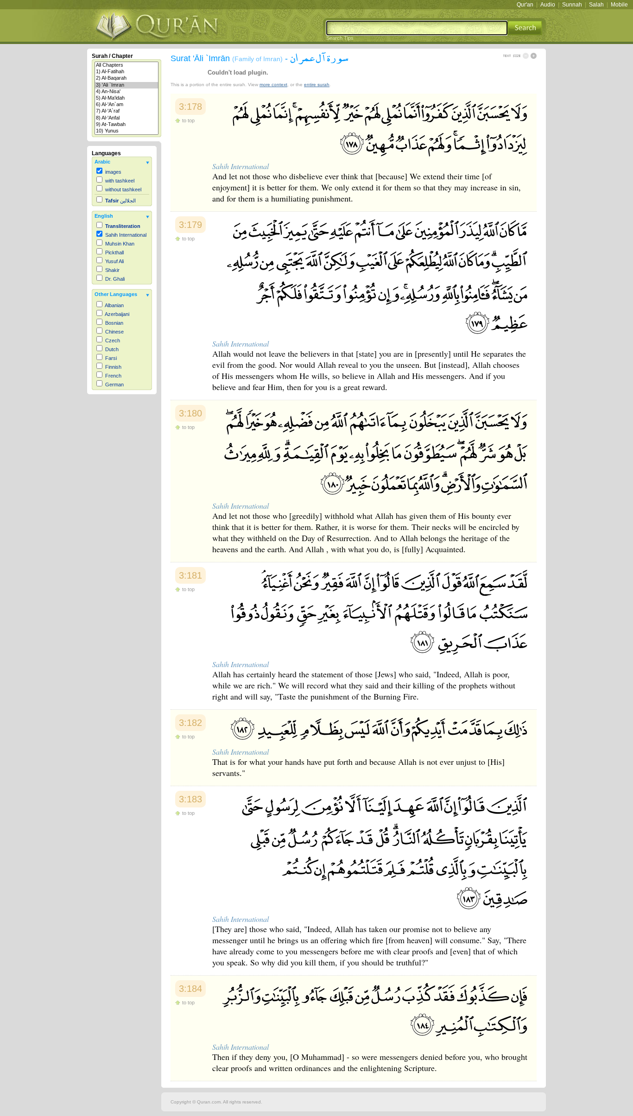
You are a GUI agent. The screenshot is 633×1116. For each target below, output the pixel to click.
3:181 (190, 575)
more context (273, 84)
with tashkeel (119, 180)
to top (188, 120)
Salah (596, 4)
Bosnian (114, 323)
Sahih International (125, 235)
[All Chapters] (126, 65)
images (113, 172)
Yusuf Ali (114, 261)
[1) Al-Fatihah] (126, 72)
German (114, 384)
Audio (547, 4)
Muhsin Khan (119, 243)
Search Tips (340, 38)
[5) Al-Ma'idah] (126, 98)
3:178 (190, 106)
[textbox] (416, 28)
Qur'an (525, 4)
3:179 (190, 225)
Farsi (111, 358)
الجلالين (120, 200)
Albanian (114, 305)
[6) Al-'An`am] (126, 104)
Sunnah (572, 4)
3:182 (190, 723)
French (113, 375)
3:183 (190, 799)
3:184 (190, 989)
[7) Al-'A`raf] (126, 111)
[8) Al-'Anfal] (126, 118)
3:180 (190, 413)
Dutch (112, 349)
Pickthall (114, 252)
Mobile (619, 4)
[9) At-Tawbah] (126, 124)
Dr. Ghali (115, 279)
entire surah (316, 84)
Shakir (112, 270)
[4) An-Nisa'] (126, 91)
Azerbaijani (117, 314)
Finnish (113, 367)
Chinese (114, 331)
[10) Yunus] (126, 131)
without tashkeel (123, 189)
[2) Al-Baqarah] (126, 78)
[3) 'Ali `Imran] (126, 85)
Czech (112, 340)
